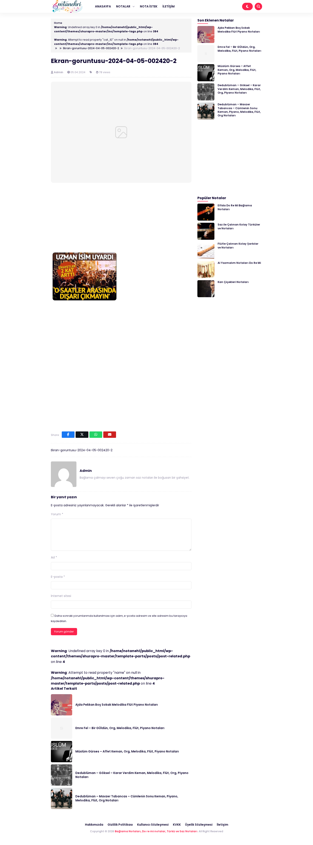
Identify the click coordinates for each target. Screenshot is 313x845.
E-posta (58, 577)
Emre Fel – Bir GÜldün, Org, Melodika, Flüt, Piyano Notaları (119, 728)
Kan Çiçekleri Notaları (233, 282)
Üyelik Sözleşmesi (198, 824)
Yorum (57, 514)
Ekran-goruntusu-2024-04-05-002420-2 (81, 450)
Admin (59, 72)
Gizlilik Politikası (120, 824)
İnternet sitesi (61, 596)
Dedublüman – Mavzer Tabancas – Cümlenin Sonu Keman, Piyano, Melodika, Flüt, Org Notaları (126, 798)
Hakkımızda (94, 824)
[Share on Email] (109, 434)
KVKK (177, 824)
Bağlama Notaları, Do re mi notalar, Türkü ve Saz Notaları (156, 831)
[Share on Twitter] (82, 434)
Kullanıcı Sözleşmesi (153, 824)
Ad (54, 557)
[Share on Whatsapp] (95, 434)
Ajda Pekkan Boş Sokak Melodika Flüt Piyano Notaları (116, 704)
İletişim (222, 824)
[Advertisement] (121, 218)
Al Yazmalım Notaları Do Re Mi (239, 263)
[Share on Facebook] (68, 434)
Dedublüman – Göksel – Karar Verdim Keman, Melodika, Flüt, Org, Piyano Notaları (131, 775)
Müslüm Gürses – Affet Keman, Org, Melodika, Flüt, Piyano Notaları (127, 751)
